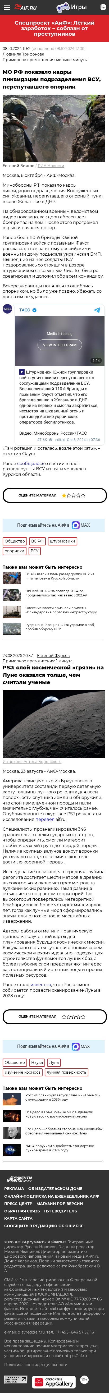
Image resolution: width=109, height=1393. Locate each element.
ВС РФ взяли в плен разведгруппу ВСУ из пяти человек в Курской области (59, 576)
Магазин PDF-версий (60, 1203)
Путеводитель (60, 1211)
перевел (44, 819)
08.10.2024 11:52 (16, 48)
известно (40, 984)
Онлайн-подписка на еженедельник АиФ (51, 1196)
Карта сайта (18, 1218)
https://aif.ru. (76, 1355)
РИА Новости (51, 165)
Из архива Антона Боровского (32, 761)
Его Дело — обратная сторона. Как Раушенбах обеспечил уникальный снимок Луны (63, 1131)
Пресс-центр (18, 1203)
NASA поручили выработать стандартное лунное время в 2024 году (59, 1148)
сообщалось (30, 463)
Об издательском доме (55, 1188)
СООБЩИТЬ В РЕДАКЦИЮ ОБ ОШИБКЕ (43, 1226)
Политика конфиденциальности (35, 1364)
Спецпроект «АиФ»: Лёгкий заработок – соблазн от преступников (54, 28)
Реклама (14, 1188)
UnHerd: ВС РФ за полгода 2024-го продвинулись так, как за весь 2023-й (56, 593)
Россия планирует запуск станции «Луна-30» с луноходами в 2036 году (62, 1097)
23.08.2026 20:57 (18, 655)
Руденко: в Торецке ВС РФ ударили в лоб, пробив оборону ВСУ (60, 627)
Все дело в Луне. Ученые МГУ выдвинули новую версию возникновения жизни (59, 1114)
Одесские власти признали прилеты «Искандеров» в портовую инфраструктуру (61, 610)
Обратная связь (22, 1211)
